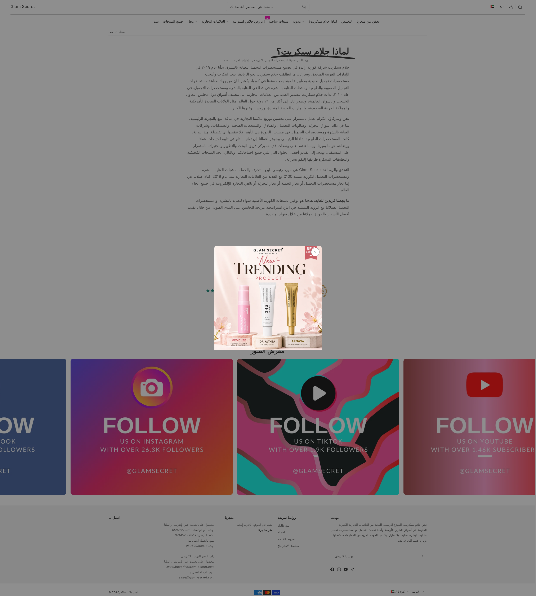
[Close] (315, 252)
